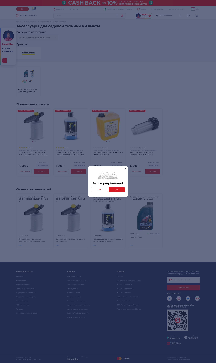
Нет (99, 190)
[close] (125, 168)
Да (117, 190)
